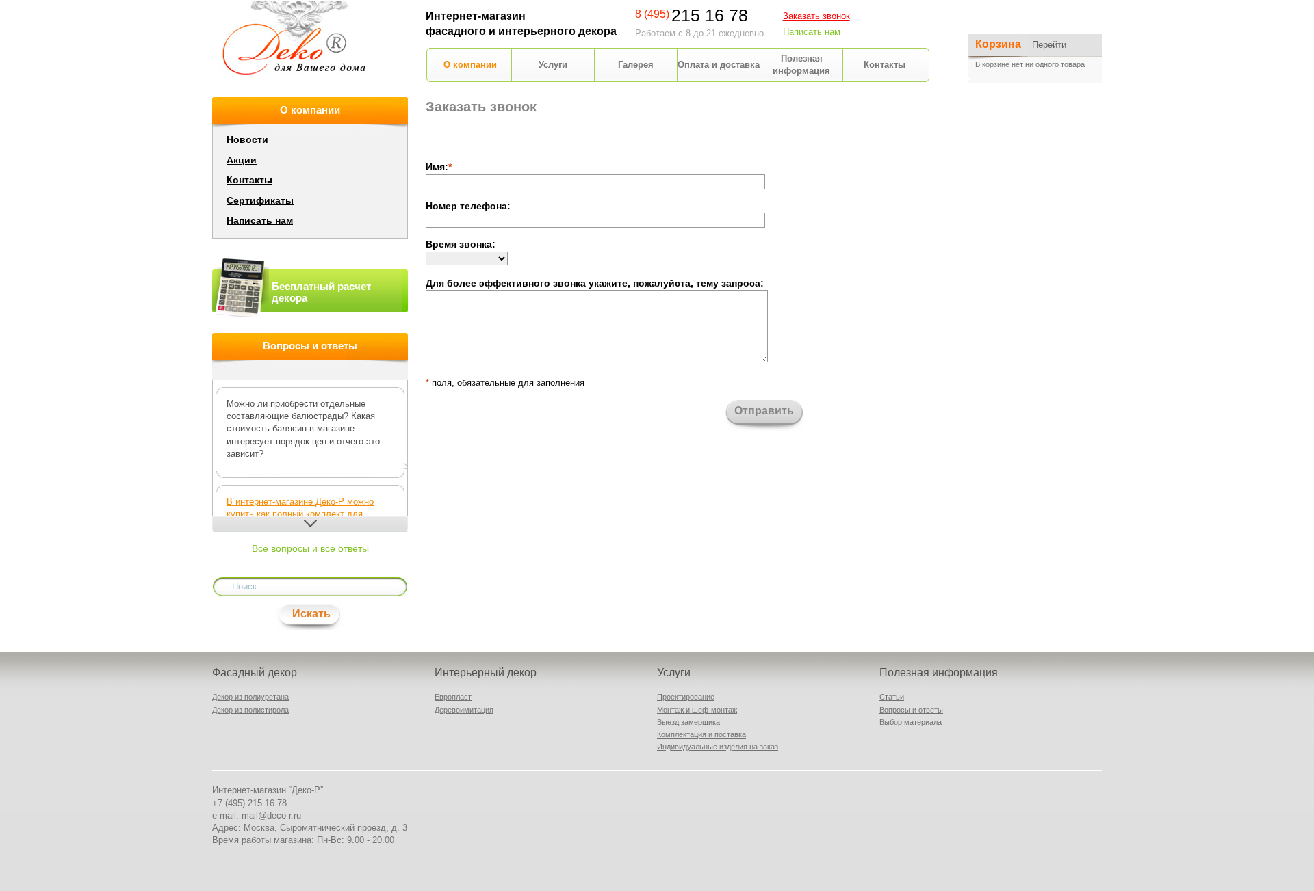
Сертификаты (260, 200)
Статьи (891, 697)
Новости (247, 139)
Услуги (553, 64)
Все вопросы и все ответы (310, 548)
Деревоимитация (464, 710)
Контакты (884, 64)
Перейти (1049, 45)
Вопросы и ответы (911, 710)
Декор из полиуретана (250, 697)
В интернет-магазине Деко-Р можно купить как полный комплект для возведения (300, 513)
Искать (311, 614)
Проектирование (685, 697)
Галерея (636, 64)
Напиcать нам (811, 32)
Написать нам (260, 220)
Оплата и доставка (719, 64)
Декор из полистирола (250, 710)
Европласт (453, 697)
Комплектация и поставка (701, 734)
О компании (470, 64)
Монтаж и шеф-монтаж (697, 710)
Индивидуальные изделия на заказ (717, 747)
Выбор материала (910, 722)
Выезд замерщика (688, 722)
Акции (242, 160)
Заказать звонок (816, 16)
